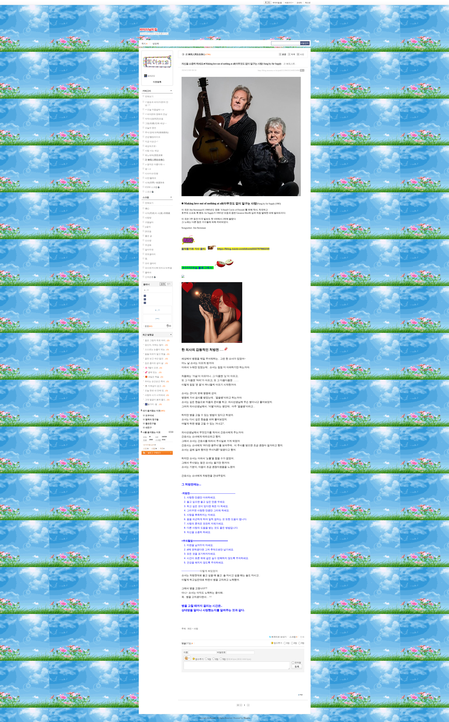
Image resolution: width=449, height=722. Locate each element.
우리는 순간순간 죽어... (157, 381)
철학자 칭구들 (152, 419)
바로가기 (288, 3)
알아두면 (149, 249)
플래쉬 (148, 272)
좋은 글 (148, 236)
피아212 (151, 76)
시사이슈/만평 (151, 173)
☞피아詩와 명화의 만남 (156, 114)
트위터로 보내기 (279, 637)
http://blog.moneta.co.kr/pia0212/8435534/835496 (278, 70)
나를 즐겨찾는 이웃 (151, 432)
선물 (154, 448)
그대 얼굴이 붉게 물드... (157, 399)
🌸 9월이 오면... (153, 368)
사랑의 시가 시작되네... (157, 395)
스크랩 (146, 197)
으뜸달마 (149, 222)
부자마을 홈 (277, 3)
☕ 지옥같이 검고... (155, 386)
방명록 (156, 43)
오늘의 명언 (150, 128)
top (301, 694)
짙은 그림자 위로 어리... (157, 340)
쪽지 (144, 43)
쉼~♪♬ (148, 169)
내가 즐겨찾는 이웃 (151, 411)
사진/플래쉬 (150, 178)
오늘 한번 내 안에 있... (156, 390)
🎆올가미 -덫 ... (153, 404)
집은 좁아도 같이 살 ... (156, 363)
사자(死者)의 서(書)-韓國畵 (157, 213)
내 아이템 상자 (149, 445)
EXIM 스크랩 (151, 187)
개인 (189, 628)
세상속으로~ (151, 146)
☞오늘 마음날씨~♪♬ (155, 109)
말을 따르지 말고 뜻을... (157, 354)
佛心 (147, 208)
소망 (145, 448)
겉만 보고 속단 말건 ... (156, 358)
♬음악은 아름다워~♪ (155, 164)
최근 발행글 (148, 335)
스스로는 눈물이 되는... (157, 349)
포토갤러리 (150, 254)
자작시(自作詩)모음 (154, 119)
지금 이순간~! (151, 141)
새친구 (148, 427)
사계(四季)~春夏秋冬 (155, 182)
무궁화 (148, 245)
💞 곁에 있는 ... (153, 372)
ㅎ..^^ (146, 290)
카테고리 (147, 91)
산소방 (148, 240)
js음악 (148, 227)
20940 (151, 440)
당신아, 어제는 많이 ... (156, 345)
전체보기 (149, 96)
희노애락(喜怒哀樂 (154, 155)
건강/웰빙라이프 (152, 137)
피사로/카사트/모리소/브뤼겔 (158, 268)
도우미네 (149, 415)
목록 (293, 54)
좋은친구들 (150, 423)
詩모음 (148, 231)
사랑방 (148, 218)
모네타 (299, 3)
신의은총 (149, 277)
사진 (302, 54)
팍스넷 (307, 3)
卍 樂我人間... (290, 64)
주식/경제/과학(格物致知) (157, 132)
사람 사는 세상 (152, 150)
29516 (163, 440)
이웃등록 (157, 82)
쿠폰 (162, 448)
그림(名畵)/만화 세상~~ (156, 123)
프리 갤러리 (150, 263)
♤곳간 (148, 192)
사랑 (196, 628)
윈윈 (148, 326)
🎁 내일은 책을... (154, 377)
